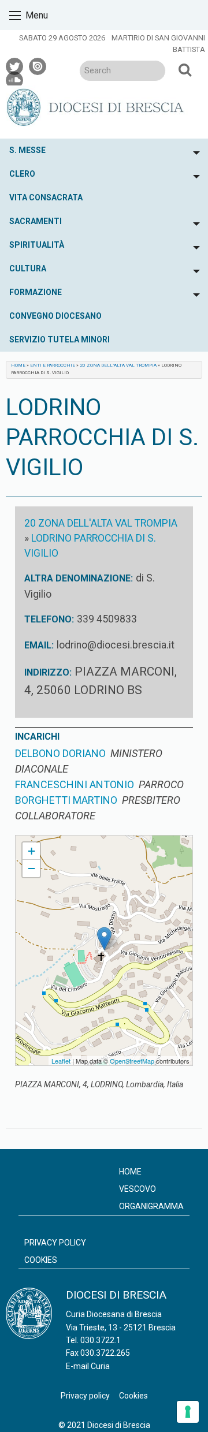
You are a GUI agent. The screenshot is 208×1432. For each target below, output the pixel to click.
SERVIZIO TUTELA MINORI (59, 339)
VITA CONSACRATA (46, 197)
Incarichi (37, 736)
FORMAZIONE (35, 292)
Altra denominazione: (78, 578)
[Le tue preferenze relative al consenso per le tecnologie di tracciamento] (188, 1412)
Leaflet (60, 1060)
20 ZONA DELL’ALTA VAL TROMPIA (118, 365)
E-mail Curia (88, 1366)
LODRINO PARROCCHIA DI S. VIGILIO (77, 840)
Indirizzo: (48, 672)
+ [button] (31, 851)
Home (18, 365)
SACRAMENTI (35, 221)
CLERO (22, 173)
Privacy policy (55, 1242)
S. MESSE (27, 150)
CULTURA (27, 268)
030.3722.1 (100, 1340)
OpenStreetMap (132, 1060)
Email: (39, 645)
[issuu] (38, 65)
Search (184, 69)
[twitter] (15, 65)
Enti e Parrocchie (52, 365)
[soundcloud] (15, 78)
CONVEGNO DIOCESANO (55, 315)
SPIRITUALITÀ (36, 244)
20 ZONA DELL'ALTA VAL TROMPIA (100, 523)
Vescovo (137, 1189)
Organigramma (151, 1206)
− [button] (31, 868)
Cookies (40, 1260)
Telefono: (49, 619)
